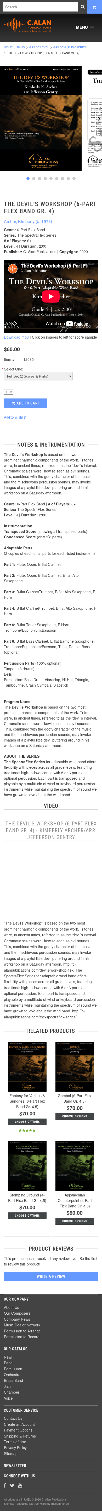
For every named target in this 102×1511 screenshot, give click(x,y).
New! (8, 1357)
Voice (8, 1398)
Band (21, 47)
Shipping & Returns (20, 1436)
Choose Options (27, 1122)
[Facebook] (5, 1485)
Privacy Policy (15, 1447)
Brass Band (13, 1380)
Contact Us (13, 1418)
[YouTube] (20, 1485)
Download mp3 (16, 337)
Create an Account (19, 1424)
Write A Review (51, 1276)
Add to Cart (27, 403)
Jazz (8, 1386)
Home (8, 47)
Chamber (11, 1392)
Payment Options (18, 1430)
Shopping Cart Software (31, 1503)
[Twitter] (12, 1485)
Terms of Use (15, 1441)
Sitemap (11, 1453)
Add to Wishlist (15, 417)
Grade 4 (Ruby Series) (70, 47)
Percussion (13, 1368)
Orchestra (12, 1374)
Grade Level (39, 47)
